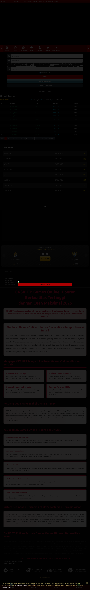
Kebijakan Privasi (6, 587)
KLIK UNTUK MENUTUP (45, 284)
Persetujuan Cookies (21, 585)
